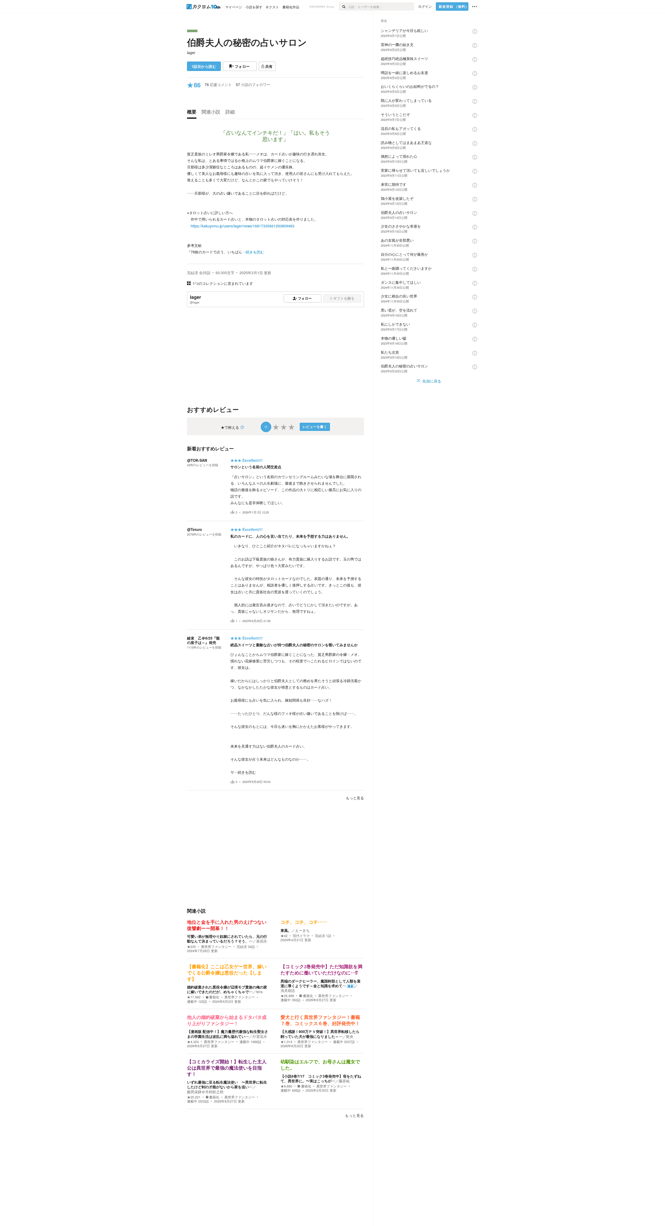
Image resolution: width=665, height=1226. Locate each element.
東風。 (286, 930)
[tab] (193, 113)
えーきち (302, 930)
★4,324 (193, 1042)
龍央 (349, 1036)
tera (259, 991)
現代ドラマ (301, 935)
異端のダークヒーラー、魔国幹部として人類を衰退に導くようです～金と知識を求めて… (321, 983)
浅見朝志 (288, 990)
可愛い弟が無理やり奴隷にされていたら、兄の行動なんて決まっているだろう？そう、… (227, 939)
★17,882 (194, 997)
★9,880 (286, 1086)
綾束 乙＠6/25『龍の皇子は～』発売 (203, 640)
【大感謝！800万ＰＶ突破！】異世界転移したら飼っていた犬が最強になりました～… (320, 1034)
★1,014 (286, 1042)
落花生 (261, 941)
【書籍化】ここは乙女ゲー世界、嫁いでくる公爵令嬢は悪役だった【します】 (227, 972)
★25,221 (194, 1097)
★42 (284, 936)
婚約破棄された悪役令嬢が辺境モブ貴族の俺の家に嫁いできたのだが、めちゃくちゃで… (227, 989)
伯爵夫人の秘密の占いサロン (247, 42)
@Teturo (194, 529)
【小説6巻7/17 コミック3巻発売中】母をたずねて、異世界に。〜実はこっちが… (321, 1078)
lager (191, 52)
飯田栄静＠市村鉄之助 (205, 1091)
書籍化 (214, 997)
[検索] (343, 6)
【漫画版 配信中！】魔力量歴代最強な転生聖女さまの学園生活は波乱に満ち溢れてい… (227, 1034)
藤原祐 (344, 1080)
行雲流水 (259, 1036)
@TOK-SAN (197, 460)
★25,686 (287, 996)
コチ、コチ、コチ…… (304, 922)
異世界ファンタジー (216, 946)
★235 (191, 947)
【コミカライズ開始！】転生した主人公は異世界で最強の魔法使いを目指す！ (227, 1068)
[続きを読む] (275, 203)
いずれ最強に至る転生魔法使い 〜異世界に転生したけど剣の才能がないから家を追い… (227, 1084)
